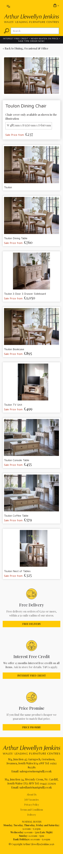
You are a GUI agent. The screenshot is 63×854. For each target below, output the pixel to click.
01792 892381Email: (34, 767)
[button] (8, 5)
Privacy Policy (31, 804)
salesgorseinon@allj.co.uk (36, 771)
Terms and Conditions (31, 809)
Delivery (31, 814)
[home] (31, 18)
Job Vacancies (32, 799)
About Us (31, 794)
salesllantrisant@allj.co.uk (35, 787)
